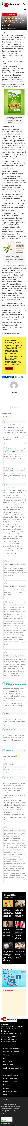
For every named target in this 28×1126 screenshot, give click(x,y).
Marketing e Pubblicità (11, 1052)
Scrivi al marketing (10, 1039)
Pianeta (6, 1088)
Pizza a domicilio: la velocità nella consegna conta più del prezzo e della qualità (8, 912)
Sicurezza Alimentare (10, 1075)
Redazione (5, 28)
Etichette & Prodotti (10, 1078)
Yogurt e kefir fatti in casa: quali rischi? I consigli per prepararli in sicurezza (19, 912)
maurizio (8, 713)
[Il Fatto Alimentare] (11, 4)
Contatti (6, 1058)
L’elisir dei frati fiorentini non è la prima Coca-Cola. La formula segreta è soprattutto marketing (20, 934)
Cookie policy (8, 1065)
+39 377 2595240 (10, 1041)
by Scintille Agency (6, 1123)
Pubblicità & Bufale (10, 1082)
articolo (6, 35)
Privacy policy (8, 1061)
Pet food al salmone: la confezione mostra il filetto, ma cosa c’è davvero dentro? (8, 933)
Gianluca (12, 586)
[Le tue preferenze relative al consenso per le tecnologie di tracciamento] (2, 2)
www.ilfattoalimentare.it (12, 1033)
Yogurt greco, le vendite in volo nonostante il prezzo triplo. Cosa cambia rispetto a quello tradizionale (8, 956)
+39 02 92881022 (10, 1029)
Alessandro (12, 451)
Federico (11, 564)
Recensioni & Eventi (10, 1091)
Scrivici (6, 1031)
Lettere (5, 1095)
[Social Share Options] (4, 1013)
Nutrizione (7, 1085)
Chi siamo (6, 1055)
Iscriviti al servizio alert (11, 1048)
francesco (12, 470)
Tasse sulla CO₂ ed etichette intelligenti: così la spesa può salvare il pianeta (20, 955)
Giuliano (11, 830)
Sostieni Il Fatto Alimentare (12, 1068)
